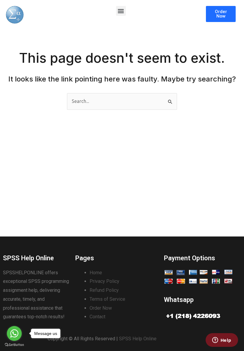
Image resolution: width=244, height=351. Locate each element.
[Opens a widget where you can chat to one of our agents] (221, 340)
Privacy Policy (104, 281)
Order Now (101, 308)
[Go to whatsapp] (14, 333)
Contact (97, 316)
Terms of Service (107, 299)
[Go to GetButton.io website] (14, 345)
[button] (121, 11)
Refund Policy (104, 290)
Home (96, 272)
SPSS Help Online (138, 338)
